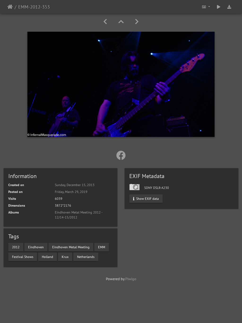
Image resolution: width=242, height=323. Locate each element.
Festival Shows (22, 256)
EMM (101, 247)
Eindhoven (36, 247)
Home (10, 6)
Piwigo (130, 278)
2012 (16, 247)
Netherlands (86, 256)
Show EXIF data (147, 198)
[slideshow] (218, 7)
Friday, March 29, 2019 (71, 192)
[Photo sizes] (206, 7)
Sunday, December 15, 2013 (75, 185)
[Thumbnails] (121, 22)
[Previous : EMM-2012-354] (105, 22)
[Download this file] (229, 7)
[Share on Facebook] (121, 155)
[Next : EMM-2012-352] (136, 22)
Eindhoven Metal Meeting (71, 247)
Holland (47, 256)
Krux (65, 256)
